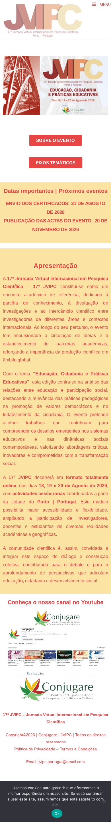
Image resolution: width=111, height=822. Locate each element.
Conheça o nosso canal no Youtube (55, 602)
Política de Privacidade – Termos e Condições (55, 749)
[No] (104, 801)
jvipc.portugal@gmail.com (61, 761)
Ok (56, 813)
